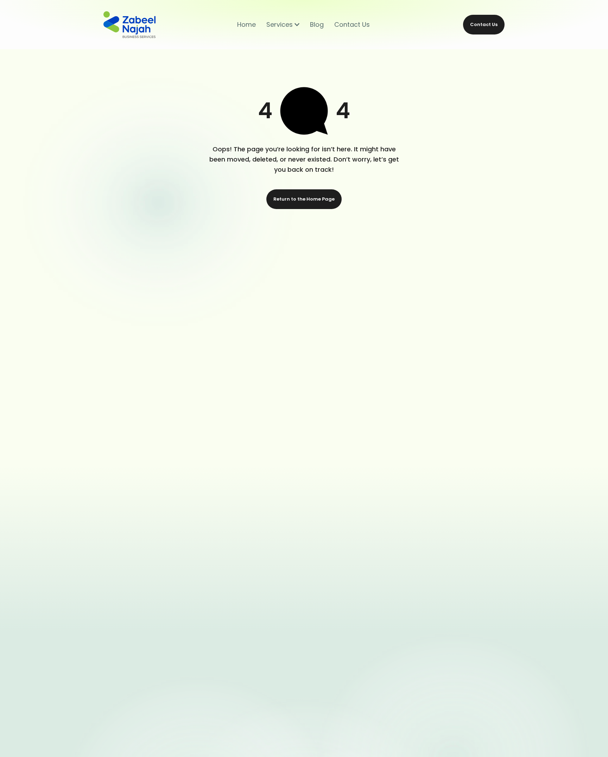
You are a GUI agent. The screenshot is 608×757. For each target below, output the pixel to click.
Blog (317, 24)
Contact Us (352, 24)
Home (246, 24)
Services (279, 24)
